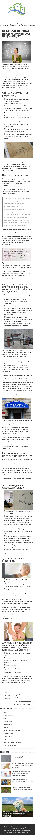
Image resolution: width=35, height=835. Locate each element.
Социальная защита (9, 745)
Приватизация (7, 736)
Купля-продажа (8, 721)
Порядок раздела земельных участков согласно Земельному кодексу (22, 789)
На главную (4, 24)
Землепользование (9, 715)
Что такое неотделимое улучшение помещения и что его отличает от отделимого (21, 702)
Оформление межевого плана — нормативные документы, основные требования (22, 773)
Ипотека (5, 718)
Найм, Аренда (7, 724)
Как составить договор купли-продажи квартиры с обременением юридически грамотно (13, 695)
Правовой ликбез (8, 733)
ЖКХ (4, 712)
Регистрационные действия (12, 742)
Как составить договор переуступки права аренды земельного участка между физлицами (16, 814)
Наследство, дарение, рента (12, 730)
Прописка (12, 24)
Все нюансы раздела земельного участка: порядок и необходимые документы (22, 765)
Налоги (5, 727)
